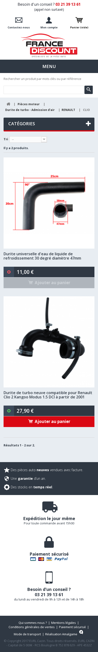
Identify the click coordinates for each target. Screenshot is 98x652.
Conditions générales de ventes (32, 627)
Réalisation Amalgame (61, 634)
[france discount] (49, 45)
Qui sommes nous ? (33, 623)
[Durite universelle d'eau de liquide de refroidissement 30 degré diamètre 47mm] (49, 203)
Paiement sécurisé (72, 627)
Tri (6, 139)
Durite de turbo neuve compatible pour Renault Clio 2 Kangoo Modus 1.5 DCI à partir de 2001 (48, 395)
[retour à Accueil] (8, 104)
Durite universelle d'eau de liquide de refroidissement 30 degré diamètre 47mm (42, 256)
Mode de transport (27, 634)
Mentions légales (63, 623)
